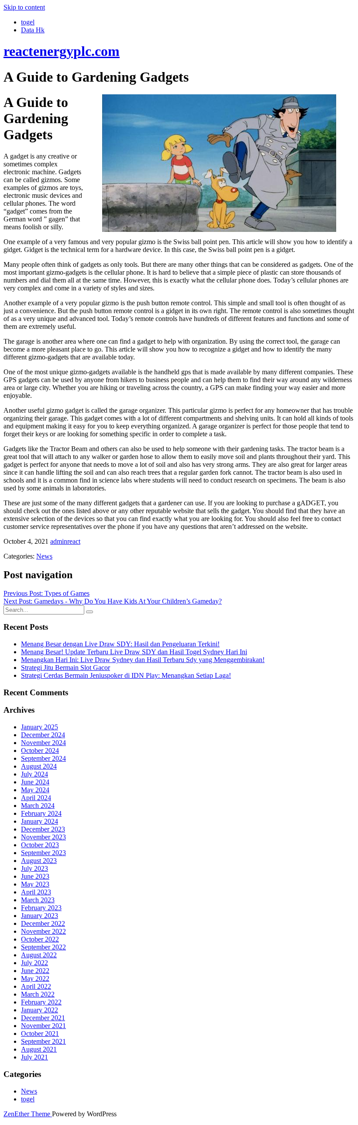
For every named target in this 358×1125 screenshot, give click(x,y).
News (44, 556)
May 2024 (35, 790)
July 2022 (34, 962)
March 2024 (38, 805)
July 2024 (34, 774)
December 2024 (43, 734)
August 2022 (39, 955)
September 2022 (43, 947)
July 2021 (34, 1057)
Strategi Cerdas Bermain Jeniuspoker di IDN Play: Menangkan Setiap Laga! (126, 675)
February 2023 (41, 907)
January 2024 (39, 821)
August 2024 (39, 766)
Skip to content (24, 7)
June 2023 (35, 876)
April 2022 (36, 986)
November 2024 (43, 742)
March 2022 (38, 994)
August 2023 (39, 860)
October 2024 (40, 750)
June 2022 (35, 970)
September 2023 (43, 852)
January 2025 (39, 727)
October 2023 (40, 845)
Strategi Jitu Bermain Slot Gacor (65, 667)
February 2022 (41, 1002)
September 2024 (43, 758)
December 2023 (43, 829)
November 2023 (43, 837)
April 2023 (36, 892)
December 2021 (43, 1017)
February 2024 (41, 813)
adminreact (65, 541)
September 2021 (43, 1041)
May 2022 (35, 978)
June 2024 (35, 782)
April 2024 (36, 797)
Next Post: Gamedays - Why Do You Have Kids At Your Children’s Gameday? (112, 601)
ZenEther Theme (27, 1114)
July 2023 (34, 868)
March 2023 (38, 900)
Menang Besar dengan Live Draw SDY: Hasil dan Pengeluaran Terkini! (120, 644)
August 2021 (39, 1049)
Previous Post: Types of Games (46, 593)
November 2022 (43, 931)
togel (27, 22)
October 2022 (40, 939)
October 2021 (40, 1033)
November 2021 (43, 1025)
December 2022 (43, 923)
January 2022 (39, 1010)
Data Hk (33, 30)
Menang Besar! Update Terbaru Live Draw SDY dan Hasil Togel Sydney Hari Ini (134, 652)
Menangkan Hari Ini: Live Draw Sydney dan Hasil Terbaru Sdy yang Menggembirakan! (143, 659)
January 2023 (39, 915)
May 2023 (35, 884)
